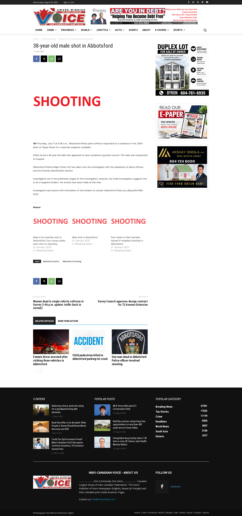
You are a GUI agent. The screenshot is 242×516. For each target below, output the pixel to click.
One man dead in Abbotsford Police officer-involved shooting (129, 360)
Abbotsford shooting (72, 261)
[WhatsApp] (51, 59)
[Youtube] (207, 2)
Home (36, 39)
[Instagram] (193, 2)
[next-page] (40, 371)
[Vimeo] (202, 2)
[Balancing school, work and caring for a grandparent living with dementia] (41, 410)
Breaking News (49, 39)
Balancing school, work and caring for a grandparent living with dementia (68, 409)
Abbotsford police (51, 261)
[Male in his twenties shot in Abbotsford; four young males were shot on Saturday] (51, 222)
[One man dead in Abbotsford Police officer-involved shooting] (130, 341)
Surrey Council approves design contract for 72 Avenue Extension (123, 303)
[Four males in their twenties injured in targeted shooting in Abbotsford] (129, 222)
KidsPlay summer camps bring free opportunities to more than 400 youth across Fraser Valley (129, 424)
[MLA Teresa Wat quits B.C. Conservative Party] (102, 410)
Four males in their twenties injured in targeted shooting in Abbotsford (127, 240)
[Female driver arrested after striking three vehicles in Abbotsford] (51, 341)
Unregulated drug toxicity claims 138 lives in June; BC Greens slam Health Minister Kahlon (130, 441)
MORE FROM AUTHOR (68, 321)
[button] (205, 30)
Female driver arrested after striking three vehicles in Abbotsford (50, 360)
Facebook (175, 486)
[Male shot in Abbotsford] (90, 222)
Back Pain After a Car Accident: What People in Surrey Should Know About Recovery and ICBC (69, 425)
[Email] (59, 59)
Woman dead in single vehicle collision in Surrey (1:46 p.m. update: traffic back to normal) (58, 305)
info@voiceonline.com (103, 499)
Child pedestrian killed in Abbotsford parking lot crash (90, 357)
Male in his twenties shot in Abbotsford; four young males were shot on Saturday (49, 240)
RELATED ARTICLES (44, 321)
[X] (198, 2)
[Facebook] (189, 2)
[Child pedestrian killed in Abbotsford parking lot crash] (90, 340)
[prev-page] (35, 371)
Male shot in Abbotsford (85, 237)
